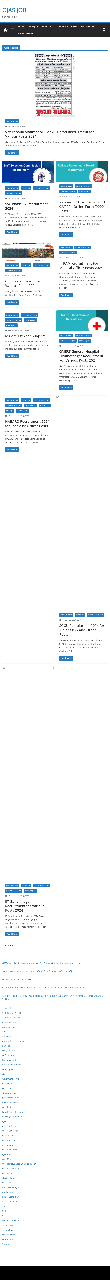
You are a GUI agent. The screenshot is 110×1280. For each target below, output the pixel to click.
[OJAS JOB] (5, 29)
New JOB (33, 26)
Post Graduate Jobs (11, 1187)
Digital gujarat (9, 1060)
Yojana (5, 1244)
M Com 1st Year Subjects (25, 336)
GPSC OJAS (9, 411)
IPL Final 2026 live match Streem (17, 979)
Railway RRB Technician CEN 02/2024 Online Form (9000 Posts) (82, 206)
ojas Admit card (68, 26)
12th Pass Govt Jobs (13, 193)
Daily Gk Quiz (88, 26)
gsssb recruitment (11, 1097)
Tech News (7, 1225)
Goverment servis (10, 1078)
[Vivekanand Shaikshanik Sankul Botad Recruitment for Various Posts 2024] (55, 84)
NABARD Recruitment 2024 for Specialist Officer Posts (27, 423)
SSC (4, 1215)
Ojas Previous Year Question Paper (19, 1163)
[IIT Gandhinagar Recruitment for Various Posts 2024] (28, 773)
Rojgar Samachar (10, 1196)
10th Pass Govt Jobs (41, 188)
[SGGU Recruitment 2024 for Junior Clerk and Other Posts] (82, 503)
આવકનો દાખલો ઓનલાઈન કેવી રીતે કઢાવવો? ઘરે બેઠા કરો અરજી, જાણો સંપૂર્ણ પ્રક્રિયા (38, 971)
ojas (4, 1121)
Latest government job (13, 1116)
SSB (4, 1211)
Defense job (8, 1055)
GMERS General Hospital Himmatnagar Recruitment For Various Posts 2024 (81, 356)
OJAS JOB (14, 10)
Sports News (8, 1206)
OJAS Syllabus (8, 1178)
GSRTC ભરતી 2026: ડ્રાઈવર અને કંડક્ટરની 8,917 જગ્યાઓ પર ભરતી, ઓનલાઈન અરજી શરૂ (41, 963)
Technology (7, 1230)
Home (21, 26)
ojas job (6, 1154)
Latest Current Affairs (12, 1112)
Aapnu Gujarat (26, 33)
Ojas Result (48, 26)
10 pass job (26, 188)
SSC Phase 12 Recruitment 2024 (26, 206)
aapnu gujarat (84, 191)
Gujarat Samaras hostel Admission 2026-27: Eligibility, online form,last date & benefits (43, 987)
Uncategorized (9, 1234)
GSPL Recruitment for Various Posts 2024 (22, 283)
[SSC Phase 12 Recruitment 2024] (28, 172)
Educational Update (11, 1064)
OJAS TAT (6, 1182)
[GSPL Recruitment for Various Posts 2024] (28, 252)
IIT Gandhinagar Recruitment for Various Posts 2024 (24, 906)
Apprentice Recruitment (13, 1041)
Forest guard (8, 1069)
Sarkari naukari (12, 121)
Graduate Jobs (22, 411)
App (4, 1031)
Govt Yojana (44, 405)
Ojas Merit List (9, 1159)
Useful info (7, 1239)
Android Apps (11, 325)
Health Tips (7, 1107)
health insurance (10, 1102)
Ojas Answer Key (10, 1130)
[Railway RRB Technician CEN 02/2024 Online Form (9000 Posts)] (82, 171)
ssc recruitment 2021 (12, 1220)
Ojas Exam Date (9, 1140)
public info (7, 1192)
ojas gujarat (8, 1145)
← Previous (8, 945)
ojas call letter (9, 1135)
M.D (24, 126)
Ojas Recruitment (10, 1168)
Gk (3, 1074)
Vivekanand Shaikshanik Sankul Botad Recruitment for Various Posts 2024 (49, 134)
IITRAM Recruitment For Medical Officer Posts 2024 (81, 265)
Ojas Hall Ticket (9, 1149)
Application (7, 1036)
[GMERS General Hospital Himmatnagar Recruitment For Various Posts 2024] (82, 320)
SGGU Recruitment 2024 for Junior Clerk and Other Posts (81, 630)
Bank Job (6, 1045)
